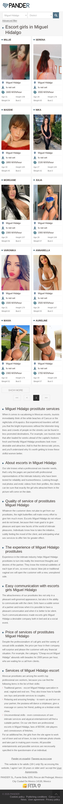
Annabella (43, 250)
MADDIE (8, 110)
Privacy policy (53, 799)
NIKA (38, 110)
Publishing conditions (36, 796)
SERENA (40, 39)
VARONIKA (10, 250)
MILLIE (7, 39)
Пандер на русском (41, 758)
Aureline (41, 320)
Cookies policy (17, 796)
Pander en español (20, 758)
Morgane (10, 180)
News (24, 799)
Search (56, 15)
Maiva (7, 320)
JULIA (39, 180)
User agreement (36, 799)
